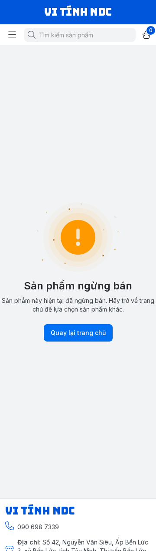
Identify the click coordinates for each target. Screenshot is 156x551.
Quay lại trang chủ (78, 332)
